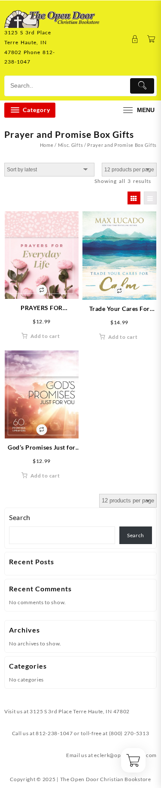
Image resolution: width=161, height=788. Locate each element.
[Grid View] (134, 198)
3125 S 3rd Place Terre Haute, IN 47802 (80, 711)
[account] (135, 39)
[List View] (150, 198)
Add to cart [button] (45, 336)
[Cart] (151, 39)
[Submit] (142, 86)
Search (19, 517)
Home (47, 145)
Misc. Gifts (70, 145)
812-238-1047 (54, 733)
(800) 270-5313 (129, 733)
